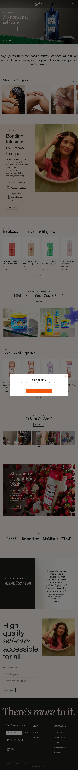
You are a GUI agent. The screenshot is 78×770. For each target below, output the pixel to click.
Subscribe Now (39, 390)
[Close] (65, 376)
